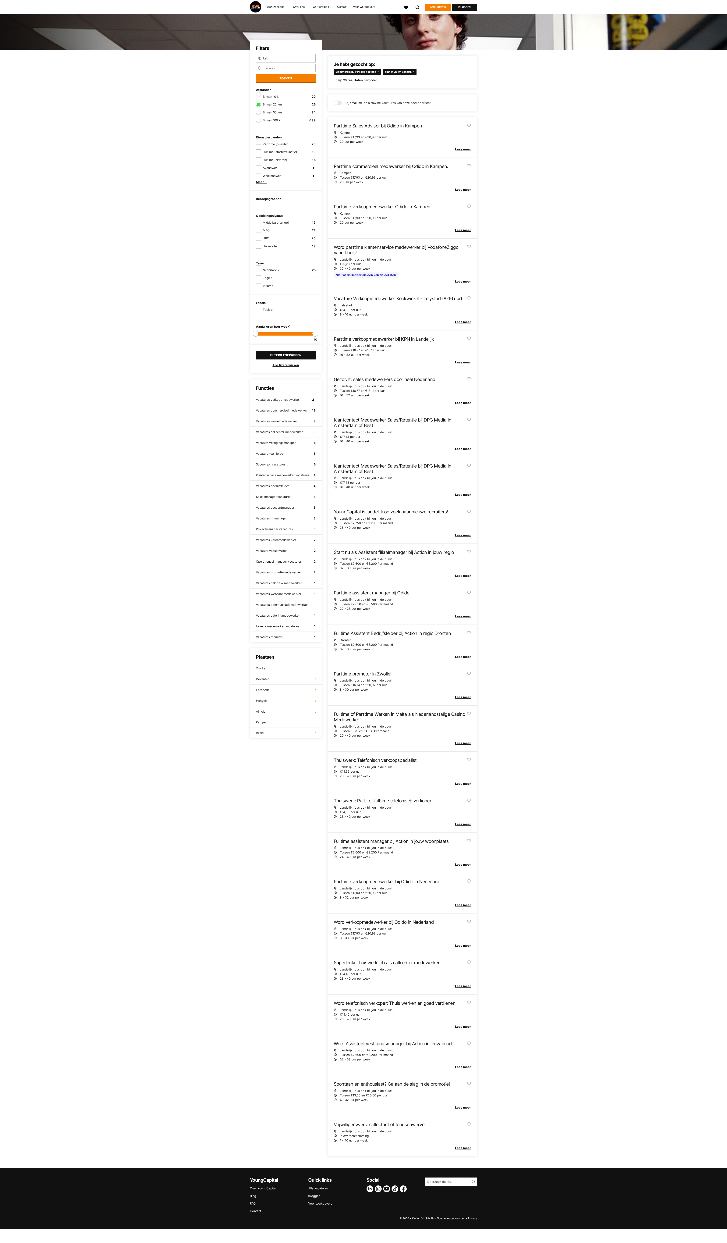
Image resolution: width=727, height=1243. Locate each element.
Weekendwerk (272, 176)
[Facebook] (404, 1188)
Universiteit (271, 246)
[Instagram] (379, 1188)
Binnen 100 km (273, 120)
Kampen (261, 722)
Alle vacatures (318, 1188)
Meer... (261, 182)
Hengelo (262, 701)
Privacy (472, 1218)
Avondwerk (270, 168)
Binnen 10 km (272, 96)
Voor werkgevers (320, 1203)
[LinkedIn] (371, 1188)
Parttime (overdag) (276, 144)
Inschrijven (438, 7)
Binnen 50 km (272, 112)
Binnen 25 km (272, 104)
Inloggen (464, 7)
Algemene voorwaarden (451, 1218)
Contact (342, 6)
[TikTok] (396, 1188)
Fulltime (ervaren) (275, 160)
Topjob (268, 310)
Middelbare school (276, 222)
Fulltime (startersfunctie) (280, 152)
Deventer (262, 679)
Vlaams (268, 286)
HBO (266, 238)
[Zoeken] (417, 7)
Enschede (262, 690)
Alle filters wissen (285, 365)
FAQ (252, 1203)
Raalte (260, 733)
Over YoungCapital (263, 1188)
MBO (266, 230)
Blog (253, 1196)
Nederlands (271, 270)
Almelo (261, 711)
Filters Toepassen (286, 355)
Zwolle (260, 668)
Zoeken (285, 78)
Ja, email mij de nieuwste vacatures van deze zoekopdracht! (388, 103)
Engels (267, 278)
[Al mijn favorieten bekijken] (406, 7)
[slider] (255, 333)
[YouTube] (387, 1188)
